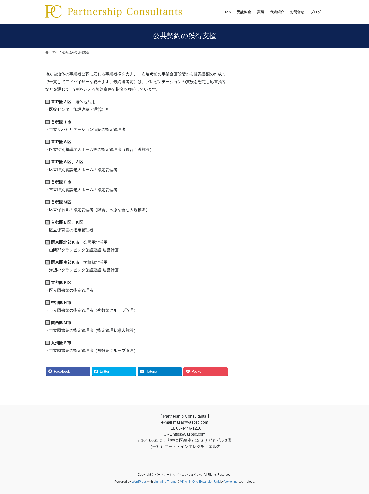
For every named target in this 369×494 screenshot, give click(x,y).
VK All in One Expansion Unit (200, 481)
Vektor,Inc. (231, 481)
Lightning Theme (165, 481)
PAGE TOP (356, 474)
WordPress (139, 481)
